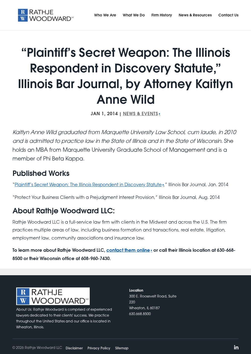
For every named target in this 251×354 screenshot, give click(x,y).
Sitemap (121, 348)
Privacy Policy (99, 348)
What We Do (134, 14)
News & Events (140, 113)
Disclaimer (74, 348)
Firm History (161, 14)
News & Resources (195, 14)
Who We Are (105, 14)
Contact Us (228, 14)
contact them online (128, 250)
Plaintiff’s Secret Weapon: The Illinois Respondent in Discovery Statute (88, 184)
